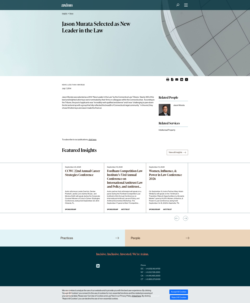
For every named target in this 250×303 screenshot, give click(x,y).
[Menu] (185, 5)
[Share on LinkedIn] (181, 80)
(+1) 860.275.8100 (153, 279)
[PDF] (172, 80)
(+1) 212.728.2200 (153, 272)
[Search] (178, 5)
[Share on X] (186, 80)
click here (92, 139)
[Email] (176, 80)
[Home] (67, 5)
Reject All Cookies (178, 297)
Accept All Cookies (178, 292)
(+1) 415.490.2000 (153, 276)
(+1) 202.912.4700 (153, 269)
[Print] (167, 79)
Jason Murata (179, 105)
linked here (136, 296)
